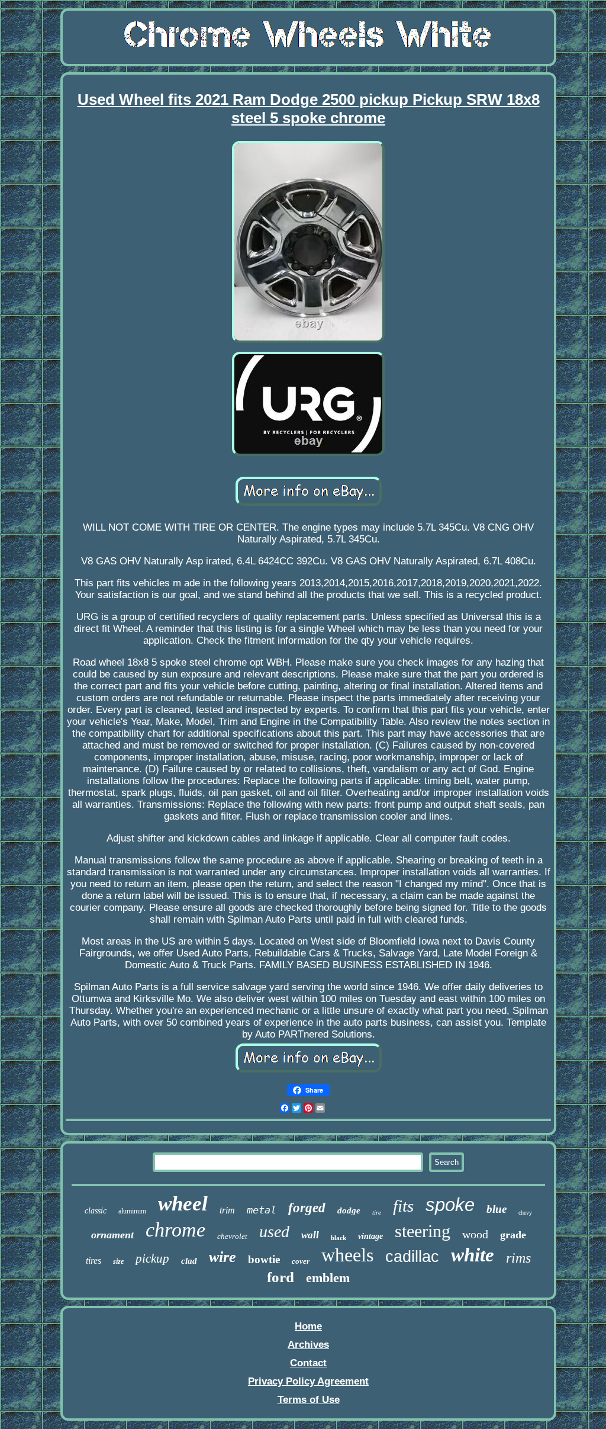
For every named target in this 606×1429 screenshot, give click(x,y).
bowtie (264, 1259)
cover (301, 1261)
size (118, 1261)
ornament (112, 1235)
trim (227, 1210)
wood (475, 1234)
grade (513, 1235)
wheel (183, 1203)
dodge (348, 1210)
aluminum (132, 1211)
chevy (525, 1212)
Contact (308, 1363)
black (338, 1237)
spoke (450, 1204)
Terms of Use (309, 1399)
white (472, 1255)
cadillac (412, 1257)
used (274, 1231)
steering (422, 1231)
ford (280, 1277)
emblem (328, 1277)
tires (93, 1260)
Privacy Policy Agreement (308, 1381)
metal (261, 1210)
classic (96, 1210)
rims (518, 1258)
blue (496, 1209)
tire (376, 1212)
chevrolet (232, 1236)
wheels (347, 1255)
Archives (308, 1344)
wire (222, 1257)
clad (189, 1261)
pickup (152, 1258)
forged (306, 1207)
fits (403, 1205)
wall (310, 1235)
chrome (175, 1230)
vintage (370, 1236)
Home (308, 1326)
